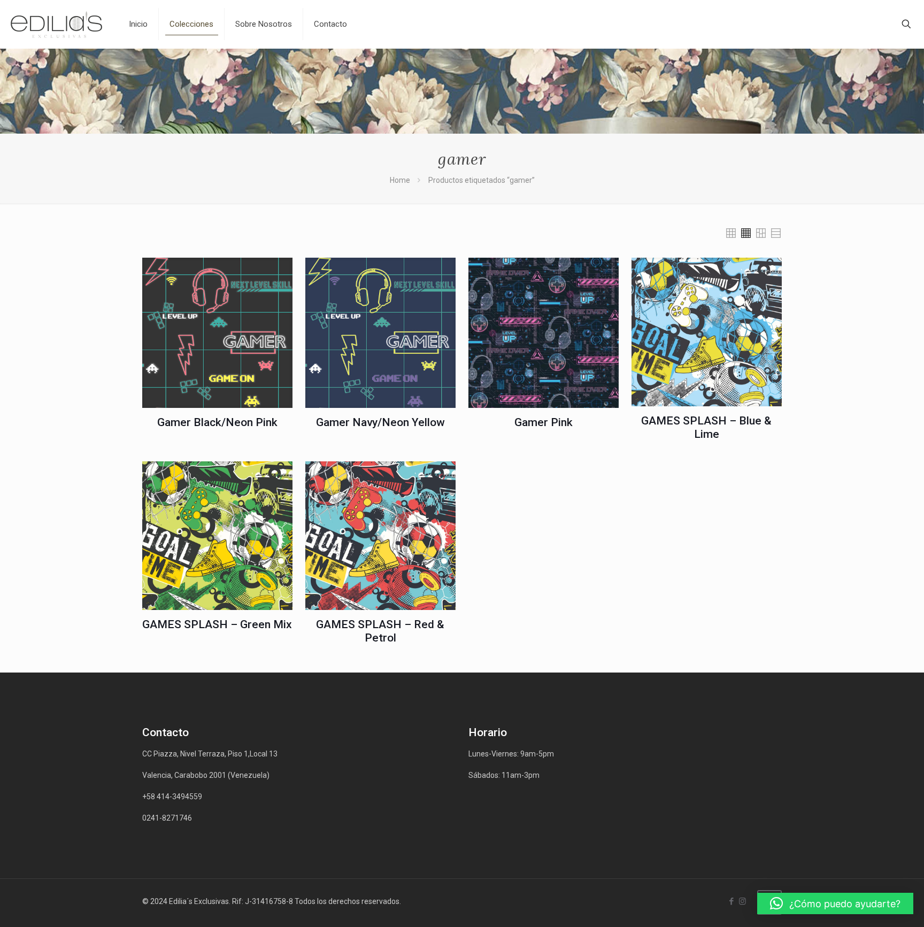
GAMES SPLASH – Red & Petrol (380, 631)
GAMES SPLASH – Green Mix (217, 624)
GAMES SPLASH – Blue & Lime (706, 427)
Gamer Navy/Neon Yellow (380, 422)
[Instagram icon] (742, 901)
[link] (731, 233)
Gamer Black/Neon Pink (217, 422)
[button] (835, 903)
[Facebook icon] (731, 901)
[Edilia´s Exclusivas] (56, 24)
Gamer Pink (543, 422)
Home (400, 180)
